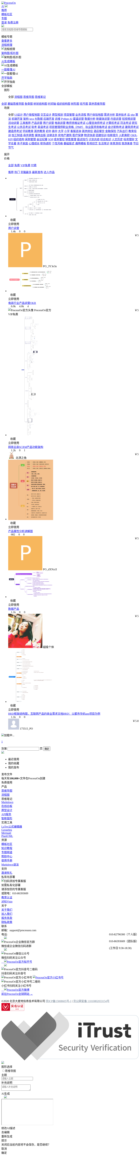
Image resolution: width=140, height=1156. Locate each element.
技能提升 (112, 135)
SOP (50, 139)
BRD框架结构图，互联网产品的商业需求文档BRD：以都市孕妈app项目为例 (54, 713)
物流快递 (89, 135)
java (31, 118)
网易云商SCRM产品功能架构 (25, 447)
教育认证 (6, 897)
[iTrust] (70, 1059)
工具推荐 (25, 122)
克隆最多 (25, 172)
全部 (4, 103)
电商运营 (60, 122)
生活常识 (103, 143)
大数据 (38, 118)
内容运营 (115, 118)
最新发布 (37, 172)
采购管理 (30, 139)
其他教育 (39, 131)
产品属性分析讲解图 (20, 531)
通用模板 (80, 143)
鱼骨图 (29, 103)
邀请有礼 (6, 872)
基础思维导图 (16, 103)
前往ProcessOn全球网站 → (17, 993)
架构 (26, 118)
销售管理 (70, 139)
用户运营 (48, 122)
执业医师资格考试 (96, 127)
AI (2, 6)
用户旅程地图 (31, 114)
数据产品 (13, 608)
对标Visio (6, 901)
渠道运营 (78, 118)
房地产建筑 (65, 135)
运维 (57, 118)
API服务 (6, 814)
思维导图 (28, 96)
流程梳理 (6, 44)
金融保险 (110, 131)
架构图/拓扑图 (9, 53)
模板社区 (6, 14)
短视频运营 (129, 118)
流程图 (18, 96)
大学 (61, 131)
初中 (48, 131)
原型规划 (57, 114)
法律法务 (51, 135)
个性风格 (57, 143)
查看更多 (6, 40)
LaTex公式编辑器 (11, 826)
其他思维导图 (97, 103)
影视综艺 (92, 143)
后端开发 (48, 118)
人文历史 (117, 139)
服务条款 (6, 918)
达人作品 (49, 172)
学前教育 (28, 131)
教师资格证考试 (75, 122)
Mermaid (6, 833)
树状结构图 (40, 103)
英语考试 (43, 127)
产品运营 (36, 122)
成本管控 (59, 139)
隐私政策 (6, 922)
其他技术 (121, 114)
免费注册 (13, 22)
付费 (34, 165)
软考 (34, 127)
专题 (4, 18)
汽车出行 (122, 131)
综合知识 (105, 139)
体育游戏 (115, 143)
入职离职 (124, 135)
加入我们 (6, 913)
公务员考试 (24, 127)
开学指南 (6, 77)
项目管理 (69, 114)
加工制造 (17, 135)
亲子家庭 (22, 143)
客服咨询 (75, 131)
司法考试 (125, 122)
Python (65, 118)
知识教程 (6, 848)
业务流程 (80, 114)
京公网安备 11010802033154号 (91, 1001)
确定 (47, 749)
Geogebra (6, 829)
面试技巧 (82, 139)
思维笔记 (40, 96)
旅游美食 (127, 143)
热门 (17, 172)
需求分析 (109, 114)
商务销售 (28, 135)
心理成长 (34, 143)
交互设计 (45, 114)
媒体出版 (40, 135)
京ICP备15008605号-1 (58, 1001)
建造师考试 (15, 131)
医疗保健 (77, 135)
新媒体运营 (103, 118)
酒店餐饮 (99, 131)
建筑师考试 (132, 127)
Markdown (7, 802)
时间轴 (52, 103)
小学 (67, 131)
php (133, 114)
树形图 (75, 103)
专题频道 (6, 852)
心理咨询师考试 (95, 122)
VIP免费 (25, 165)
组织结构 (18, 139)
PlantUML (7, 836)
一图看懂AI (8, 69)
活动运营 (13, 122)
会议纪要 (42, 139)
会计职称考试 (116, 127)
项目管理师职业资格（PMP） (67, 127)
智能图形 (6, 818)
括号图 (84, 103)
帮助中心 (6, 856)
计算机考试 (113, 122)
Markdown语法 (10, 864)
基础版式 (69, 143)
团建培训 (101, 135)
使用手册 (6, 860)
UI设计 (18, 114)
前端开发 (17, 118)
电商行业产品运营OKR (22, 303)
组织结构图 (63, 103)
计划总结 (94, 139)
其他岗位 (87, 131)
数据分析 (90, 118)
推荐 (4, 10)
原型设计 (6, 810)
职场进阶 (45, 143)
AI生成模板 (8, 61)
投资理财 (128, 139)
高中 (54, 131)
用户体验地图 (95, 114)
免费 (17, 165)
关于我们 (6, 909)
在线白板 (6, 806)
